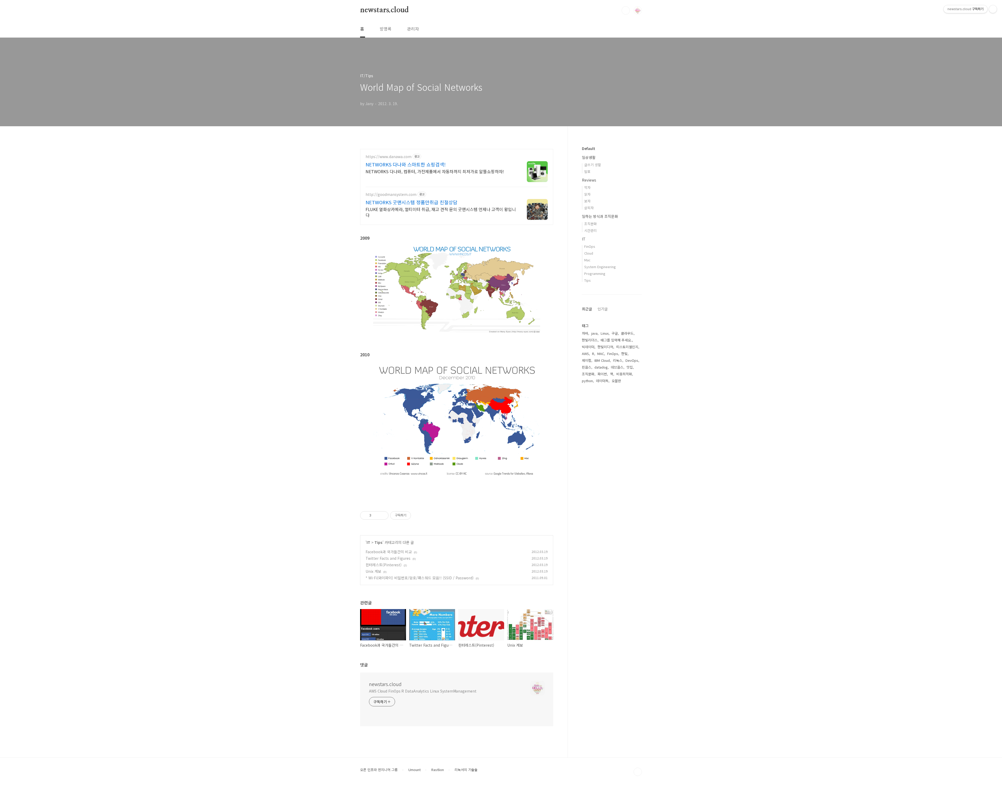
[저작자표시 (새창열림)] (413, 515)
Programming (594, 273)
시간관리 (590, 230)
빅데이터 (588, 346)
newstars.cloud (384, 10)
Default (588, 148)
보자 (587, 200)
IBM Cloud (602, 360)
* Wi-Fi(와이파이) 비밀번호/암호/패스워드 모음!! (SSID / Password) (420, 577)
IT (368, 542)
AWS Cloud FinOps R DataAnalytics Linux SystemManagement (422, 691)
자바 (585, 333)
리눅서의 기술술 (466, 770)
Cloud (588, 253)
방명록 (385, 29)
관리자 (413, 29)
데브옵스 (617, 367)
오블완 (616, 380)
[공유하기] (376, 515)
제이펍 (586, 360)
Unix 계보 (373, 571)
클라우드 (627, 333)
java (594, 333)
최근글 (587, 308)
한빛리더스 (590, 340)
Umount (414, 770)
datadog (601, 367)
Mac (587, 259)
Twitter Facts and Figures (388, 558)
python (587, 380)
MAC (600, 353)
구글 (615, 333)
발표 (587, 171)
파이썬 (602, 373)
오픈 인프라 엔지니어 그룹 (379, 770)
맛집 (630, 367)
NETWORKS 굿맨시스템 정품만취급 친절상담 (411, 202)
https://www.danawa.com (388, 156)
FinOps (589, 246)
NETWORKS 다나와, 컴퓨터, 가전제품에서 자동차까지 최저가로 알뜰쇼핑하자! (435, 171)
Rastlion (437, 770)
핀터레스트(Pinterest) (384, 564)
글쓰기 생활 (592, 164)
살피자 (589, 207)
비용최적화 (624, 373)
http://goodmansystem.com (391, 194)
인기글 (603, 308)
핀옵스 (586, 367)
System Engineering (600, 266)
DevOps (631, 360)
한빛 (624, 353)
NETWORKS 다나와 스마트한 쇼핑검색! (406, 164)
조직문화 (590, 223)
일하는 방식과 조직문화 (600, 216)
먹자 (587, 187)
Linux (605, 333)
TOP (638, 772)
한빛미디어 (605, 346)
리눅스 (617, 360)
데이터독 (602, 380)
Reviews (589, 180)
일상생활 (588, 157)
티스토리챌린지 (627, 346)
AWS (585, 353)
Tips (378, 542)
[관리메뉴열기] (993, 9)
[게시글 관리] (382, 515)
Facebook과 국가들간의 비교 (389, 551)
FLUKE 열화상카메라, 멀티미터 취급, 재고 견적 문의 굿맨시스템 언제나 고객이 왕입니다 (441, 212)
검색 (626, 10)
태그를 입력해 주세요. (616, 340)
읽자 (587, 194)
